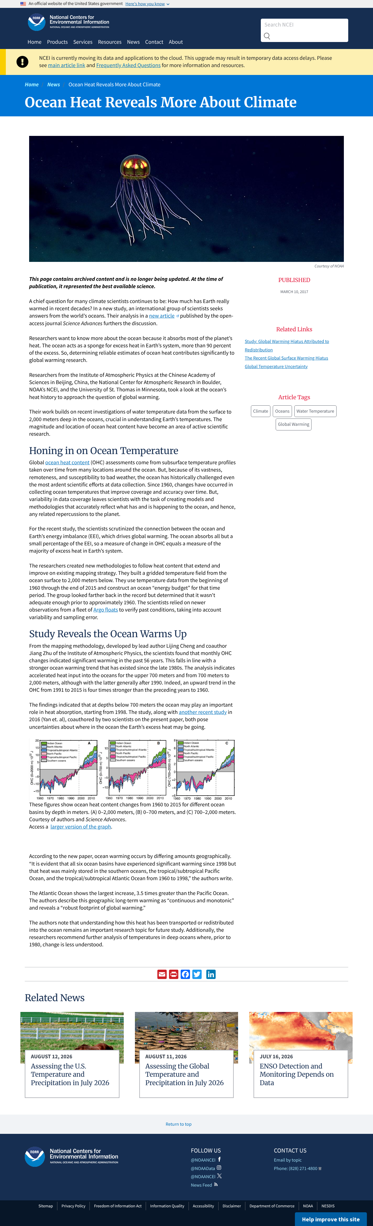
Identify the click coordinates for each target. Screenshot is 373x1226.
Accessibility (203, 1206)
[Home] (71, 1157)
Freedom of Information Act (118, 1206)
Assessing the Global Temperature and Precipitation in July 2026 (184, 1074)
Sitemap (45, 1206)
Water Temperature (315, 411)
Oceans (282, 411)
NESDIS (328, 1206)
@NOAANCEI (203, 1160)
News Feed (201, 1185)
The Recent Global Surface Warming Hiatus (286, 358)
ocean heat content (67, 462)
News (133, 41)
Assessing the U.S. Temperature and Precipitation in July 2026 (70, 1074)
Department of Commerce (271, 1206)
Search (267, 36)
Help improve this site (331, 1219)
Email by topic (288, 1160)
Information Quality (167, 1206)
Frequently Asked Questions (128, 65)
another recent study (203, 712)
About (176, 41)
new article (162, 315)
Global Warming (293, 424)
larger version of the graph (80, 826)
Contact (154, 41)
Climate (260, 411)
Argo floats (106, 609)
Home (35, 41)
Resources (110, 41)
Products (57, 41)
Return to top (179, 1124)
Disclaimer (232, 1206)
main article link (66, 65)
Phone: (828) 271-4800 (295, 1168)
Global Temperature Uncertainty (276, 366)
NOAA (308, 1206)
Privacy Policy (73, 1206)
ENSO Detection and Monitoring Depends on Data (297, 1074)
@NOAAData (203, 1168)
